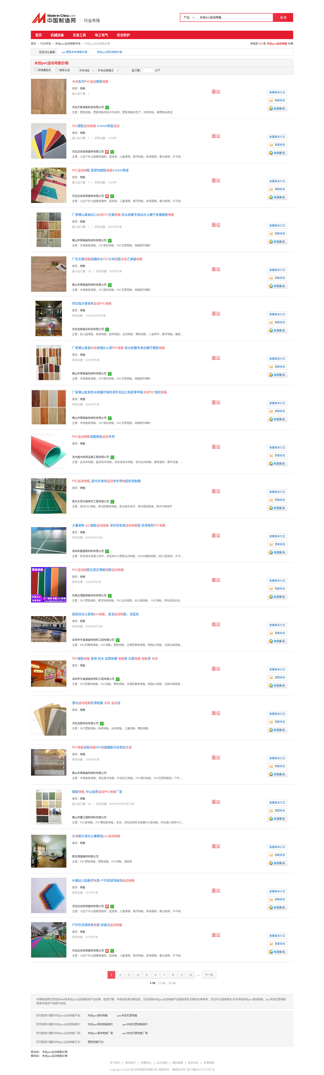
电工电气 (101, 35)
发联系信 (280, 100)
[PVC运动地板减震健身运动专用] (48, 451)
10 (190, 975)
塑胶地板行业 (96, 1042)
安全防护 (123, 35)
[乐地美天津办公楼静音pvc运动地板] (48, 851)
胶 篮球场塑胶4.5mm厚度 (100, 170)
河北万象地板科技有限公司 (88, 107)
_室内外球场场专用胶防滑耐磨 (106, 481)
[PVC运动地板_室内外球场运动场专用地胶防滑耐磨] (48, 496)
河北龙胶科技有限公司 (85, 723)
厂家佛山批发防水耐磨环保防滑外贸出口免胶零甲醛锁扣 (119, 392)
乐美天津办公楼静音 (96, 836)
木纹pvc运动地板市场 (67, 43)
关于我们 (115, 1063)
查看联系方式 (277, 92)
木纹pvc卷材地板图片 (100, 1024)
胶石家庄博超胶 (98, 570)
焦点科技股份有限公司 (144, 1069)
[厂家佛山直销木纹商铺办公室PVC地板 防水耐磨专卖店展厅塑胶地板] (48, 362)
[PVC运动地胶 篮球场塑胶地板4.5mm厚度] (48, 185)
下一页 (209, 975)
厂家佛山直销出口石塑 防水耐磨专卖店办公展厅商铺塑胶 (123, 214)
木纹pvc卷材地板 (98, 1015)
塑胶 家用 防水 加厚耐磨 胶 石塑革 (115, 658)
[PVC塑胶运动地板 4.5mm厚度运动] (48, 140)
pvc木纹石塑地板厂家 (135, 1033)
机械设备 (57, 35)
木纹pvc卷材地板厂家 (100, 1033)
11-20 (161, 983)
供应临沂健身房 (92, 303)
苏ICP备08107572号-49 (201, 1069)
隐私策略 (177, 1063)
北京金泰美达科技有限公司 (88, 329)
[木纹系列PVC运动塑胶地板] (48, 96)
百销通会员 (44, 70)
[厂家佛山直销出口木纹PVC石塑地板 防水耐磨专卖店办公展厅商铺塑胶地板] (48, 229)
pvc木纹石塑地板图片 (135, 1024)
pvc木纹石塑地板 (127, 1015)
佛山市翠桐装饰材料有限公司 (89, 240)
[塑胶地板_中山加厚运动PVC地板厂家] (48, 806)
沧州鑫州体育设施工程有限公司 (90, 457)
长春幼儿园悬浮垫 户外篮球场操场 (103, 880)
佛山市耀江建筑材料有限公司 (89, 817)
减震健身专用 (93, 436)
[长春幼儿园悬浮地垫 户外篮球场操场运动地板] (48, 895)
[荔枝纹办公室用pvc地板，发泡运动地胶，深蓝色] (48, 629)
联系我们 (130, 1063)
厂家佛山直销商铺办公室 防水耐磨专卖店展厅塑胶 (118, 348)
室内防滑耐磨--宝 (96, 703)
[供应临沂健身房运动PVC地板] (48, 318)
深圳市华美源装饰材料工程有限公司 (93, 640)
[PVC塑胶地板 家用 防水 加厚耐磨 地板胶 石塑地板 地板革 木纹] (48, 673)
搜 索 (283, 17)
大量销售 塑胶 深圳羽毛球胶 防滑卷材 (119, 525)
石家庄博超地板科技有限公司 (89, 595)
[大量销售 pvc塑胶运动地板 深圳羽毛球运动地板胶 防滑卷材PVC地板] (48, 540)
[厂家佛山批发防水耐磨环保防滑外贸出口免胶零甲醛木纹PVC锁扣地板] (48, 407)
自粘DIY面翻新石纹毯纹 (102, 747)
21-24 (171, 983)
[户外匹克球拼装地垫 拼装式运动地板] (48, 939)
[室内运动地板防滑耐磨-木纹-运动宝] (48, 717)
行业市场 (92, 20)
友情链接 (209, 1063)
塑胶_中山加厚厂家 (97, 791)
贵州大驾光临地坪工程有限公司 (90, 501)
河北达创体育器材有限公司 (88, 151)
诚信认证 (64, 70)
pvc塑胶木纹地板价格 (74, 52)
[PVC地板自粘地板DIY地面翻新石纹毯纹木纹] (48, 762)
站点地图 (162, 1063)
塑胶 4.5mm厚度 (95, 126)
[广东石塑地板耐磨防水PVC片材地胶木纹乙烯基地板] (48, 274)
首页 (38, 35)
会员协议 (193, 1063)
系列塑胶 (90, 81)
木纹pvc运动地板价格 (54, 1052)
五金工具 (79, 35)
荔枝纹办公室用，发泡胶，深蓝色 (105, 614)
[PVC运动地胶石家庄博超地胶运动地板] (48, 584)
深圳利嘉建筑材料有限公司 (88, 551)
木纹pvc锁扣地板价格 (109, 52)
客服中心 (146, 1063)
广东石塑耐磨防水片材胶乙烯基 (107, 259)
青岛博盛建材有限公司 (85, 856)
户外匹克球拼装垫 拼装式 (97, 925)
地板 (82, 88)
